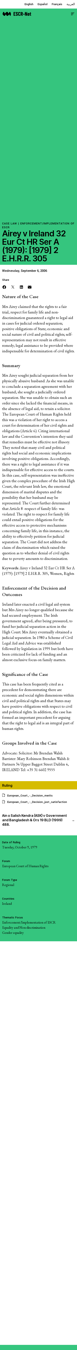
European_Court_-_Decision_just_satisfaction (37, 802)
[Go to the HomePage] (16, 13)
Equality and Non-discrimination (23, 927)
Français (57, 4)
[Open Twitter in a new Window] (13, 286)
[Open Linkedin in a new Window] (21, 286)
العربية (71, 4)
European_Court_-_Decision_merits (30, 796)
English (29, 4)
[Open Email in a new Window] (29, 286)
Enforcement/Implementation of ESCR (29, 922)
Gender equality (13, 932)
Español (42, 4)
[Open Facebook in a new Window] (4, 286)
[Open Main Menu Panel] (72, 13)
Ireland (7, 903)
